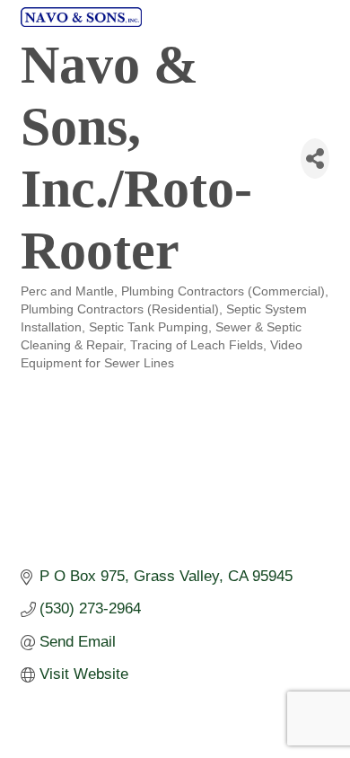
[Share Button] (315, 158)
